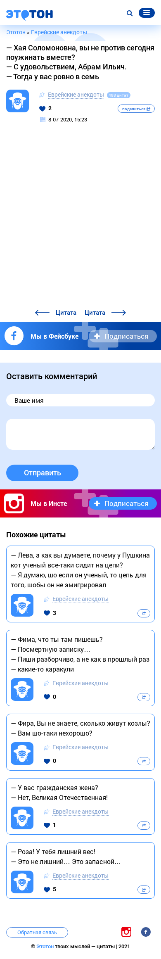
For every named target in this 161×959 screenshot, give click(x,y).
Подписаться (126, 336)
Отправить (42, 472)
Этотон (45, 946)
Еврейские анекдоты (76, 94)
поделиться (134, 109)
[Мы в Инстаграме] (126, 931)
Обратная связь (37, 932)
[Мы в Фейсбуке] (146, 931)
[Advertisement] (80, 223)
